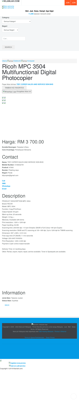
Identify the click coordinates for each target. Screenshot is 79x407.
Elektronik (17, 61)
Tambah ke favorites (14, 88)
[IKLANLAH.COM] (10, 2)
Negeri (5, 26)
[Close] (1, 360)
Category (5, 17)
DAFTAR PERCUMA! (74, 3)
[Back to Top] (73, 396)
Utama (4, 61)
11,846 (31, 14)
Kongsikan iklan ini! (23, 91)
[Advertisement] (39, 272)
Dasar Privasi (50, 337)
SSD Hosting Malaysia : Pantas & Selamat (52, 331)
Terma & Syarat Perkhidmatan (34, 337)
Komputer (30, 61)
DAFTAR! (67, 2)
